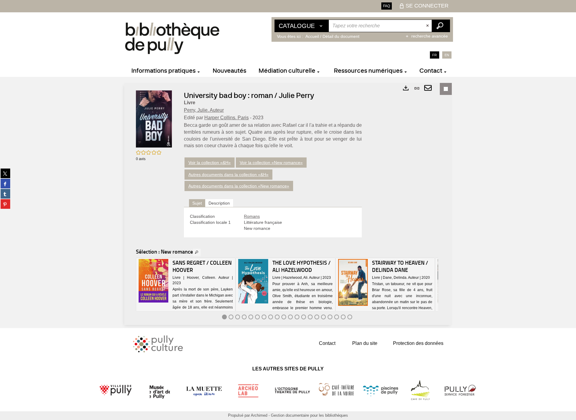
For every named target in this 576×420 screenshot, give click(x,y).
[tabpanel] (273, 222)
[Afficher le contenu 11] (290, 317)
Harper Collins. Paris (226, 117)
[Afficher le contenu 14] (310, 317)
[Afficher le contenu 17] (330, 317)
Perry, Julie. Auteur (204, 110)
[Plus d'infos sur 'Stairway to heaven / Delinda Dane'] (353, 282)
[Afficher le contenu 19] (343, 317)
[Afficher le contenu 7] (264, 317)
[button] (154, 118)
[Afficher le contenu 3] (237, 317)
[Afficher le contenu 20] (349, 317)
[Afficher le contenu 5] (250, 317)
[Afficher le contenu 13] (303, 317)
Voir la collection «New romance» (271, 162)
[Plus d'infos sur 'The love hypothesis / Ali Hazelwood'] (253, 281)
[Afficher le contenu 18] (336, 317)
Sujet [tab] (197, 203)
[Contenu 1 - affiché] (224, 317)
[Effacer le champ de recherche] (428, 26)
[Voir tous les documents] (197, 252)
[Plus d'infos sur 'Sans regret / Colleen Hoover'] (153, 281)
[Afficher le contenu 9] (277, 317)
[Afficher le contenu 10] (283, 317)
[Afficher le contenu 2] (231, 317)
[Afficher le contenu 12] (297, 317)
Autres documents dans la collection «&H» (228, 174)
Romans (252, 216)
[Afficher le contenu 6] (257, 317)
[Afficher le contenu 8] (270, 317)
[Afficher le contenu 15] (316, 317)
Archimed (259, 415)
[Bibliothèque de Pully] (172, 38)
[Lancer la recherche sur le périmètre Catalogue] (441, 26)
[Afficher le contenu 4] (244, 317)
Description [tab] (219, 203)
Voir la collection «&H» (209, 162)
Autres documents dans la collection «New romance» (238, 186)
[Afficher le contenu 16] (323, 317)
